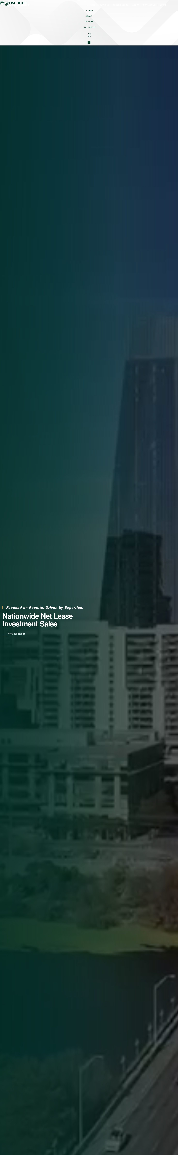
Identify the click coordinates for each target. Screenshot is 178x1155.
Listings (89, 10)
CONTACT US (149, 5)
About (89, 16)
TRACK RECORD (120, 5)
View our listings (16, 633)
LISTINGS (91, 5)
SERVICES (104, 5)
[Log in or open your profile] (165, 5)
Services (89, 21)
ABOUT (135, 5)
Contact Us (89, 27)
